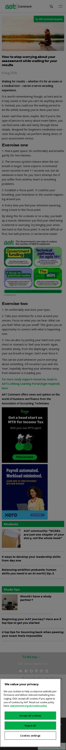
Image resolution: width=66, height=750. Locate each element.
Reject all (30, 725)
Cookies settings (30, 735)
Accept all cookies (30, 715)
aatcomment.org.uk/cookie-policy (28, 705)
